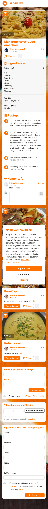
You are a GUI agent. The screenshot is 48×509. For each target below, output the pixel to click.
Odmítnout (24, 274)
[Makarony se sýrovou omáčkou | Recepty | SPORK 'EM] (6, 3)
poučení (32, 419)
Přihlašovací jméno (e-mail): (18, 369)
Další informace (12, 262)
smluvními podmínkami (33, 417)
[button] (35, 411)
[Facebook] (13, 411)
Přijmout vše (24, 268)
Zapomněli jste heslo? (35, 396)
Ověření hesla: (9, 473)
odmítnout (25, 259)
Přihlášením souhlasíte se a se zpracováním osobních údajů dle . (26, 486)
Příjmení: (7, 442)
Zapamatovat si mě (17, 396)
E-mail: (6, 453)
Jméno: (6, 432)
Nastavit (24, 280)
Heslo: (6, 379)
